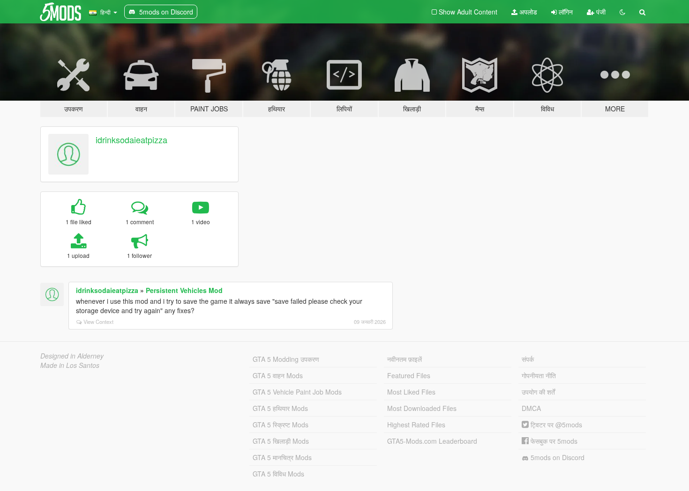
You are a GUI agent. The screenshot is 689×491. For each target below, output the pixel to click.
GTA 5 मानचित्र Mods (282, 457)
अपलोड (527, 11)
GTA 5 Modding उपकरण (286, 359)
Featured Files (408, 375)
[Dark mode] (622, 11)
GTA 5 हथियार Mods (280, 408)
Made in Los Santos (69, 365)
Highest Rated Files (416, 424)
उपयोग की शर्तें (538, 391)
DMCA (531, 408)
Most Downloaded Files (422, 408)
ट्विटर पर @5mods (555, 424)
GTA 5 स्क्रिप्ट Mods (280, 424)
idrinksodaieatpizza (131, 139)
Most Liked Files (411, 391)
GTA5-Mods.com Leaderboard (432, 441)
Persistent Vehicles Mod (184, 290)
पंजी (600, 11)
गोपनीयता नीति (539, 375)
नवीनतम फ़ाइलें (404, 359)
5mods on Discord (556, 457)
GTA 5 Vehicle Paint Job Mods (297, 391)
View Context (98, 321)
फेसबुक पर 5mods (553, 441)
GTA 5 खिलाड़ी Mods (281, 441)
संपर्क (528, 359)
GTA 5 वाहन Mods (278, 375)
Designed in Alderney (72, 355)
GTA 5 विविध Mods (278, 473)
